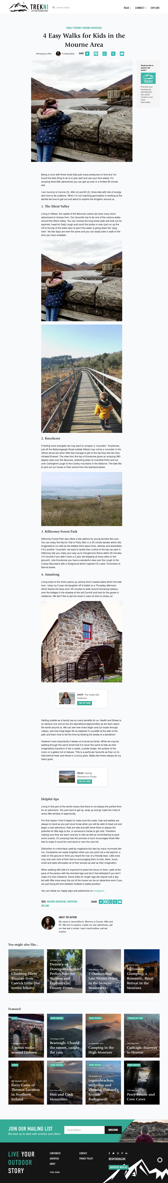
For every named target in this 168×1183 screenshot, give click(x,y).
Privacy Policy (86, 1159)
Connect (140, 7)
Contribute (55, 1153)
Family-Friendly (74, 27)
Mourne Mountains (92, 27)
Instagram (99, 890)
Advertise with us (118, 1167)
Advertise (54, 1159)
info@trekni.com (117, 1159)
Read (127, 7)
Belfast (14, 1018)
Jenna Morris (69, 54)
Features (15, 1065)
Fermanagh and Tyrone (135, 1018)
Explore (155, 7)
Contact (83, 1153)
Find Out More (84, 703)
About (52, 1164)
